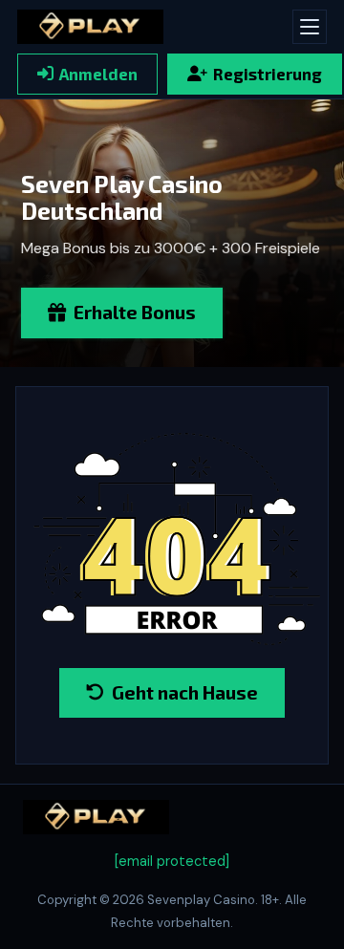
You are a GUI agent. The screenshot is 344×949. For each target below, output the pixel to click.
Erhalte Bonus (135, 312)
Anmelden (98, 73)
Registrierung (267, 73)
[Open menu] (309, 27)
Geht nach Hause (185, 692)
